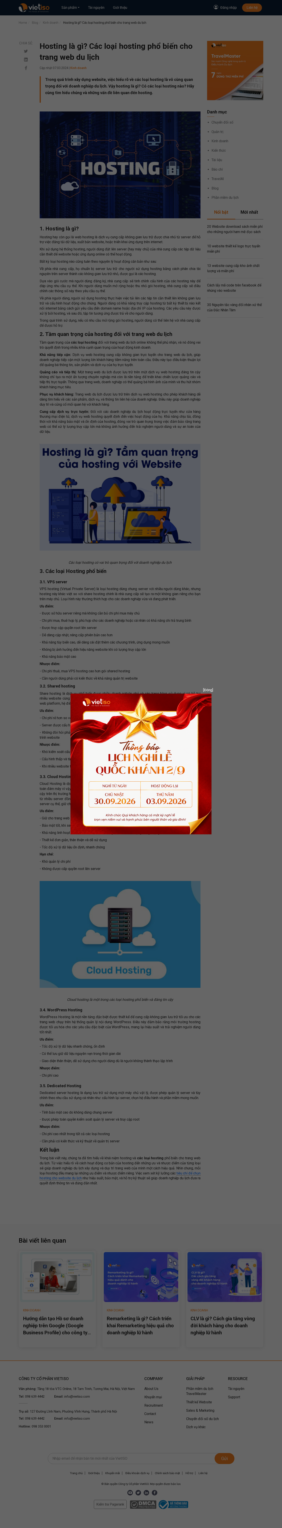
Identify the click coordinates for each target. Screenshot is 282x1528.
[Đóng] (206, 690)
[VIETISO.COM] (141, 764)
